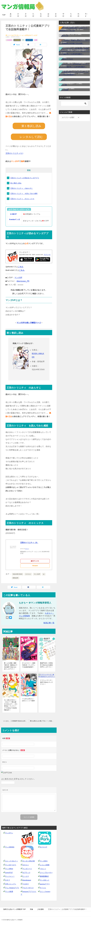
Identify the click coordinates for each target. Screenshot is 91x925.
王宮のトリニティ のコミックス (22, 199)
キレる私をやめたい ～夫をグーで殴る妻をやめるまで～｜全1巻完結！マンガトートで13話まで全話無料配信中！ (10, 705)
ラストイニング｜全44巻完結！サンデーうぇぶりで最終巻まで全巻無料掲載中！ (74, 62)
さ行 (26, 15)
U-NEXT (13, 214)
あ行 (10, 15)
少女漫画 (9, 40)
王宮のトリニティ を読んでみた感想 (24, 193)
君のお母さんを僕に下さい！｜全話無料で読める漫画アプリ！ (43, 721)
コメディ (29, 40)
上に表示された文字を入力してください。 (18, 779)
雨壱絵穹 (15, 578)
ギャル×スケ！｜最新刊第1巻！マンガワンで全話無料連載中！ (28, 665)
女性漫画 (17, 40)
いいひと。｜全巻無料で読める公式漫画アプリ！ (16, 721)
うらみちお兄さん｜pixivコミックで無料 (28, 700)
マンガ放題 (67, 88)
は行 (48, 15)
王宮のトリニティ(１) (14, 153)
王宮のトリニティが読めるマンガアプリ (24, 178)
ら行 (71, 15)
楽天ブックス (35, 561)
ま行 (56, 15)
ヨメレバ (27, 548)
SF (23, 40)
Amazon (35, 565)
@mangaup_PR (23, 281)
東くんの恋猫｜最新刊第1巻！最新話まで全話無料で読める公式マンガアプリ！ (10, 666)
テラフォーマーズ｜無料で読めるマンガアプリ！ (46, 682)
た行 (33, 15)
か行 (18, 15)
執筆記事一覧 (49, 623)
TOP (3, 15)
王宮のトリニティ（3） (29, 542)
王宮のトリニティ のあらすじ (21, 188)
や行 (63, 15)
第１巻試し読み (16, 183)
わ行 (78, 15)
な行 (41, 15)
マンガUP (18, 277)
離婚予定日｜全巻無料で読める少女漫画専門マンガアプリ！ (46, 665)
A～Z (86, 15)
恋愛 (35, 40)
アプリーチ (47, 254)
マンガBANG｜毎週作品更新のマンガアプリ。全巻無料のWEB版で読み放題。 (74, 39)
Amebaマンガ (14, 219)
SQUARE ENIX (17, 574)
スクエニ (28, 574)
